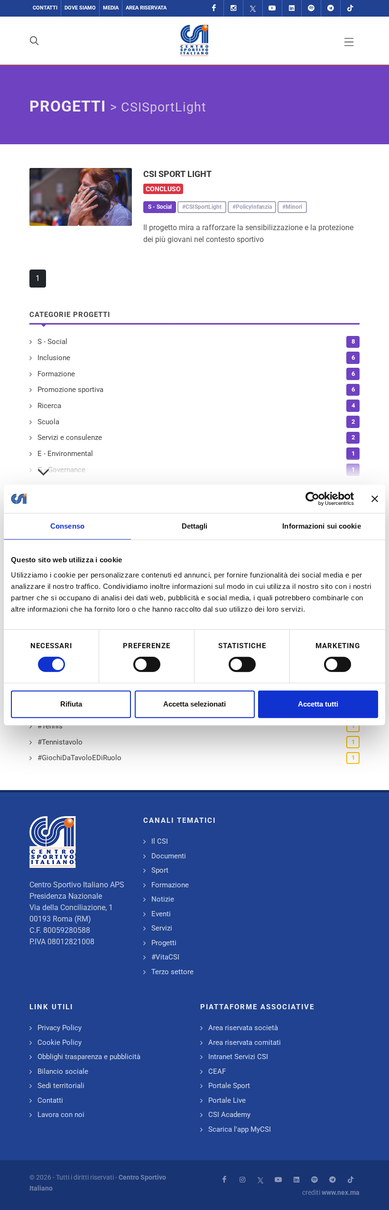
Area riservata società (243, 1028)
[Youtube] (272, 8)
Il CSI (159, 841)
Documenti (168, 856)
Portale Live (227, 1100)
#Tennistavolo (60, 742)
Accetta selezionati (194, 704)
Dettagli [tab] (195, 526)
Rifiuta (71, 704)
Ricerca (49, 405)
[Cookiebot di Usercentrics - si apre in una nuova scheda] (312, 499)
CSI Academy (229, 1114)
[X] (252, 8)
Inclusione (53, 358)
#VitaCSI (165, 957)
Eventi (161, 914)
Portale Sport (229, 1085)
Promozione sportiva (70, 389)
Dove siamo (80, 8)
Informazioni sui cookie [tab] (321, 526)
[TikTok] (350, 8)
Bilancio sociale (62, 1071)
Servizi (161, 928)
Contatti (45, 8)
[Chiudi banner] (374, 498)
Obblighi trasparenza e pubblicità (88, 1056)
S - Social (52, 341)
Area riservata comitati (244, 1042)
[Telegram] (330, 8)
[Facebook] (213, 8)
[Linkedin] (291, 8)
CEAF (217, 1071)
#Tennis (50, 726)
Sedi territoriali (60, 1085)
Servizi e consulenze (69, 437)
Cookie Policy (59, 1042)
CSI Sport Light (177, 174)
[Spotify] (311, 8)
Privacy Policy (59, 1028)
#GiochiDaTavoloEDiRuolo (79, 758)
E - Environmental (65, 453)
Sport (159, 870)
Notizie (162, 899)
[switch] (146, 664)
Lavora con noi (60, 1114)
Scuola (48, 422)
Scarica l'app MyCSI (239, 1129)
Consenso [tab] (67, 526)
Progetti (163, 943)
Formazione (56, 374)
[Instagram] (233, 8)
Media (111, 8)
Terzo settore (172, 972)
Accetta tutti (318, 704)
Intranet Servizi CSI (238, 1056)
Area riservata (146, 8)
